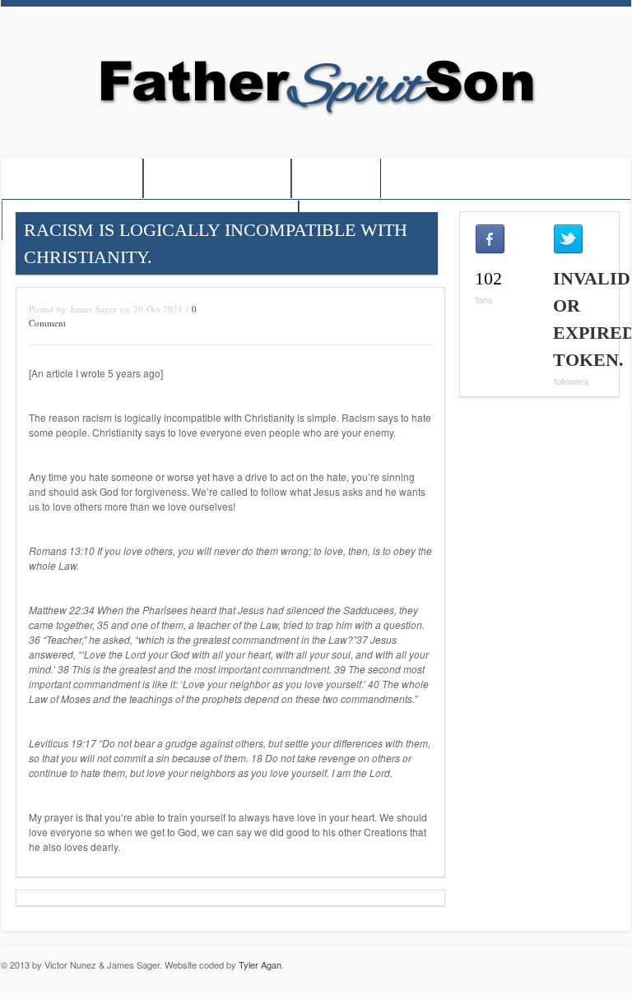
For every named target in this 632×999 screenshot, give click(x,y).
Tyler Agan (260, 964)
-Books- (336, 179)
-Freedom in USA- (217, 179)
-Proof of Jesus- (72, 179)
